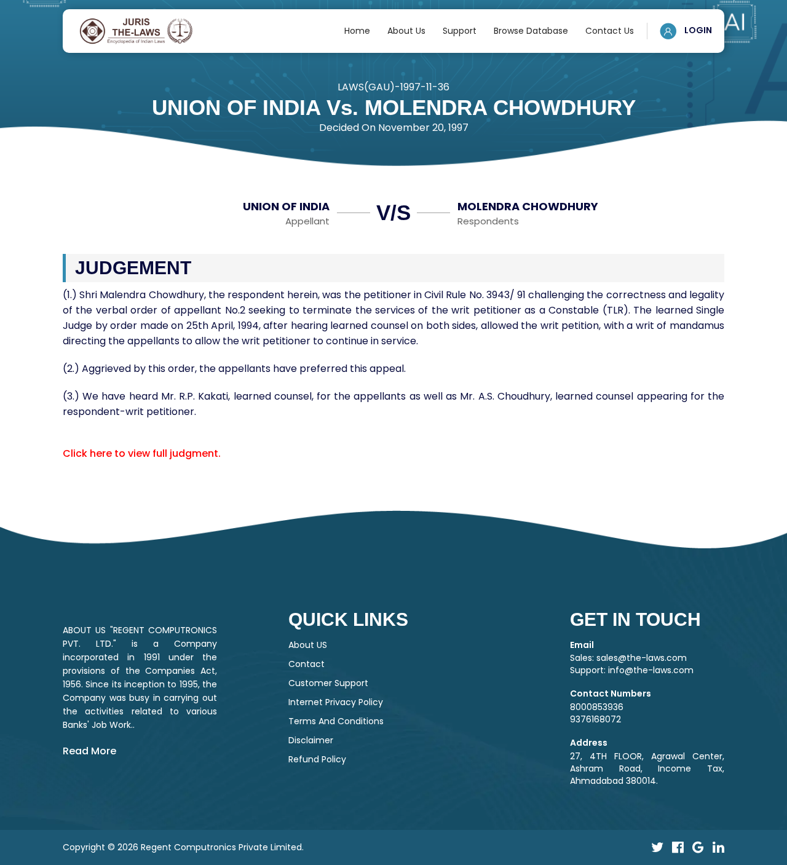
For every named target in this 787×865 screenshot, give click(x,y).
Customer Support (328, 683)
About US (307, 645)
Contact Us (609, 31)
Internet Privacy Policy (335, 702)
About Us (406, 31)
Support (460, 31)
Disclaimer (310, 740)
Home (357, 31)
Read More (89, 751)
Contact (306, 664)
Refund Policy (317, 759)
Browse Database (531, 31)
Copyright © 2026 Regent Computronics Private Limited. (183, 847)
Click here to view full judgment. (142, 453)
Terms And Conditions (336, 721)
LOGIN (697, 30)
